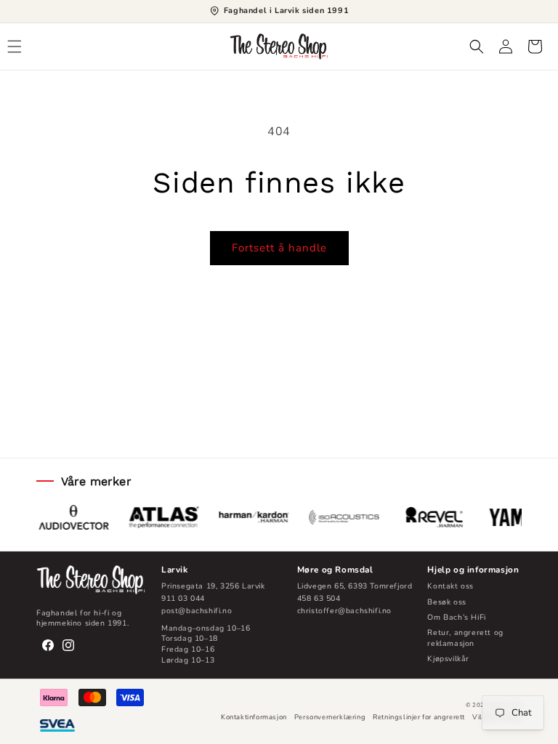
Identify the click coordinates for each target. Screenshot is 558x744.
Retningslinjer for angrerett (419, 716)
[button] (14, 46)
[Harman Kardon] (251, 517)
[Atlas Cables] (160, 517)
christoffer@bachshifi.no (344, 611)
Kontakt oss (450, 586)
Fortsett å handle (279, 247)
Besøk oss (446, 602)
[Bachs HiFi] (90, 580)
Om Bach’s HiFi (456, 617)
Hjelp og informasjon (473, 570)
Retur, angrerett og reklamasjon (465, 638)
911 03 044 (183, 599)
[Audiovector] (70, 517)
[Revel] (431, 517)
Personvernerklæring (329, 716)
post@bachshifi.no (196, 611)
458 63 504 (319, 599)
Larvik (174, 570)
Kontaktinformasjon (254, 716)
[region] (279, 517)
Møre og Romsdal (335, 570)
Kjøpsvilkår (448, 658)
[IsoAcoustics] (341, 517)
